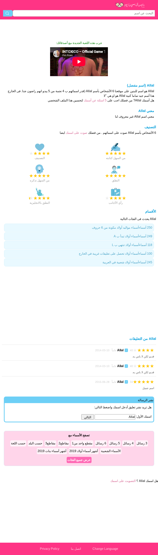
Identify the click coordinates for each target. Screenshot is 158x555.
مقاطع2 (64, 443)
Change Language (105, 548)
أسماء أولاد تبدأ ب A (133, 236)
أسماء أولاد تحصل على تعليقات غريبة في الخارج (115, 253)
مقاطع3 (50, 443)
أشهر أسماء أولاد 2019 (83, 451)
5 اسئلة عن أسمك (95, 100)
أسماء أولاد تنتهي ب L (132, 245)
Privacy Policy (49, 548)
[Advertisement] (79, 30)
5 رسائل (114, 443)
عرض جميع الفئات (79, 460)
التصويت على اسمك (123, 481)
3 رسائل (142, 443)
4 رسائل (128, 443)
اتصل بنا (76, 548)
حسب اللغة (18, 443)
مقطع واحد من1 (82, 443)
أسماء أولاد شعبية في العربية (127, 262)
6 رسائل (101, 443)
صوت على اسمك (76, 132)
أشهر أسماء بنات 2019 (52, 451)
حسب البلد (35, 443)
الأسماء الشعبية (111, 451)
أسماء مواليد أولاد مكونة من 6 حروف (122, 227)
